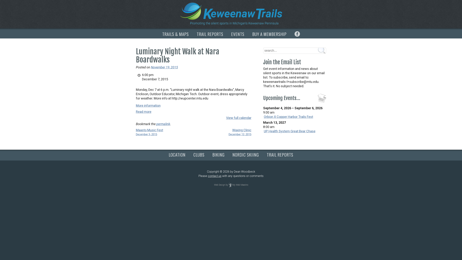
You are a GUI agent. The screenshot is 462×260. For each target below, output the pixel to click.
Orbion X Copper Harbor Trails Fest (288, 117)
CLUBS (198, 154)
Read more (143, 112)
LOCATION (177, 154)
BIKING (218, 154)
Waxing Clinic (240, 132)
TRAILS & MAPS (175, 34)
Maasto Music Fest (149, 132)
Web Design (219, 185)
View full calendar (238, 118)
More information (148, 105)
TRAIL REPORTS (210, 34)
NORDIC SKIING (245, 154)
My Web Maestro (240, 185)
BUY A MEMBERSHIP (269, 34)
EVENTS (237, 34)
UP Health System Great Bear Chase (289, 131)
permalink (163, 124)
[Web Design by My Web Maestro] (230, 185)
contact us (214, 176)
